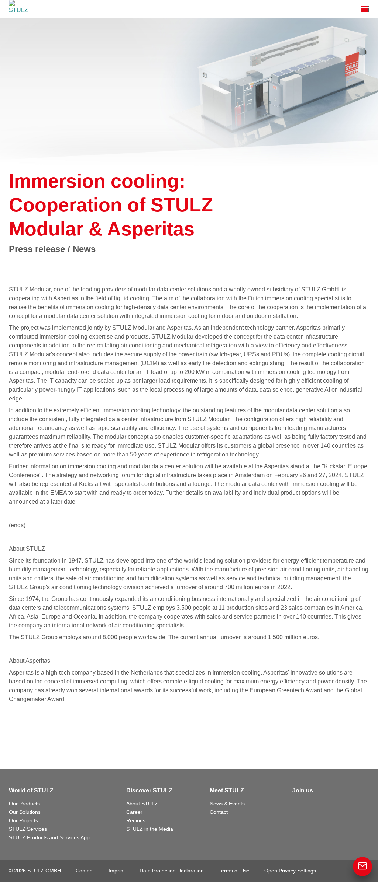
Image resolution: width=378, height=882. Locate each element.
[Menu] (364, 8)
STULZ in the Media (149, 829)
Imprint (117, 871)
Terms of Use (234, 871)
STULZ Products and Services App (49, 837)
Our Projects (23, 820)
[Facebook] (298, 805)
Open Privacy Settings (290, 871)
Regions (135, 820)
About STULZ (142, 803)
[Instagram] (331, 805)
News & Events (227, 803)
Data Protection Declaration (172, 871)
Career (134, 812)
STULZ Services (28, 829)
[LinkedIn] (314, 805)
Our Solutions (25, 812)
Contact (219, 812)
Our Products (24, 803)
